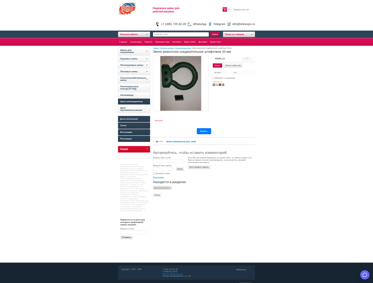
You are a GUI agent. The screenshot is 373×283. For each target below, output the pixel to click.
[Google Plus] (223, 84)
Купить (204, 131)
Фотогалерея (126, 132)
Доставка (202, 42)
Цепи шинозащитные (131, 101)
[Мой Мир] (220, 84)
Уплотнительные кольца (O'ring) (129, 87)
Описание (158, 121)
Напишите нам (162, 42)
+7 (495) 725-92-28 (173, 24)
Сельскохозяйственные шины (133, 79)
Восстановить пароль (199, 167)
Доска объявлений (129, 119)
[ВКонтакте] (214, 84)
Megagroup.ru (241, 269)
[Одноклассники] (217, 84)
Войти (180, 169)
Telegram (219, 24)
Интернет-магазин (167, 48)
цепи (193, 141)
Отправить (126, 237)
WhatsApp (199, 24)
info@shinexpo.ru (243, 24)
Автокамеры (127, 95)
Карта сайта (190, 42)
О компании (136, 42)
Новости (148, 42)
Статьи (123, 125)
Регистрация (126, 139)
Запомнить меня (162, 173)
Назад (157, 195)
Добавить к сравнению (225, 78)
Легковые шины (129, 71)
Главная (123, 42)
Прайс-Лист (215, 42)
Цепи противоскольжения (131, 109)
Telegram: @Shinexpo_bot (172, 274)
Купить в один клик (233, 65)
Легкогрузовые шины (131, 65)
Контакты (176, 42)
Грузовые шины (129, 58)
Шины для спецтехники (127, 51)
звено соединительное (178, 141)
